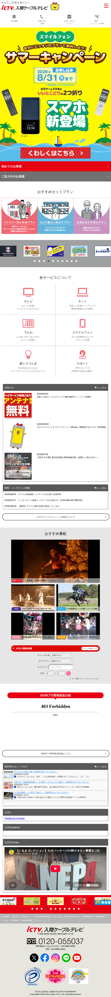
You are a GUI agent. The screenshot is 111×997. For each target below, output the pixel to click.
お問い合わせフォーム (69, 22)
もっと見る (101, 387)
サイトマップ (41, 920)
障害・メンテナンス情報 (97, 22)
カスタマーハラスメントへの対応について (56, 517)
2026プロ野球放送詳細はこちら (56, 753)
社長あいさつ (27, 916)
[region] (55, 94)
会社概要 (5, 916)
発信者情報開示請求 (43, 916)
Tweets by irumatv (14, 818)
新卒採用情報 (27, 920)
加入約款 (57, 916)
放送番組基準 (88, 916)
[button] (55, 94)
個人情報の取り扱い (72, 916)
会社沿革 (15, 916)
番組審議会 (100, 916)
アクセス (5, 920)
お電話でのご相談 (41, 22)
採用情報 (15, 920)
